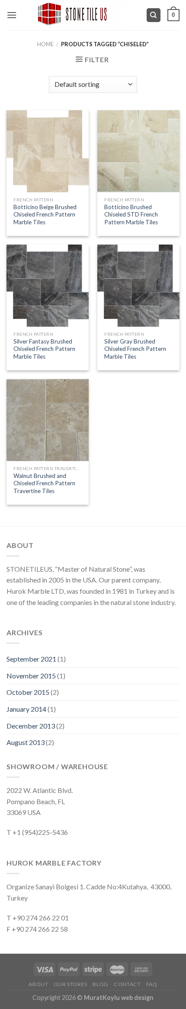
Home (45, 44)
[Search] (154, 15)
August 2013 (25, 742)
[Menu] (11, 14)
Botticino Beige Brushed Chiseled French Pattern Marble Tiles (45, 215)
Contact (127, 984)
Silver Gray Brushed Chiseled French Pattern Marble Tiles (135, 349)
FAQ (151, 984)
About (38, 984)
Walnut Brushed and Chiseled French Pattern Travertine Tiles (44, 483)
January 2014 (26, 709)
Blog (100, 984)
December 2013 (30, 726)
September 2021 (31, 659)
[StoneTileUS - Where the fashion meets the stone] (81, 15)
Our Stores (70, 984)
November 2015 (31, 676)
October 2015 (27, 692)
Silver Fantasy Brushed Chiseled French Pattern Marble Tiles (44, 349)
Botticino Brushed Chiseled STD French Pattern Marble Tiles (131, 215)
